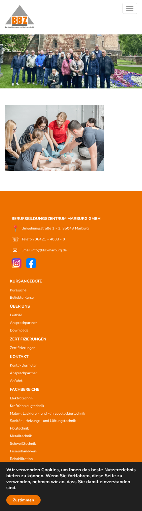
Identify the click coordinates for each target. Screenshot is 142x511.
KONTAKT (19, 356)
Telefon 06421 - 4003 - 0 (38, 239)
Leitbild (16, 315)
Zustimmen (23, 500)
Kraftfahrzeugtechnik (27, 405)
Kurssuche (18, 290)
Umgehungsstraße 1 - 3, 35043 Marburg (50, 228)
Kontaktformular (23, 365)
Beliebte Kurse (22, 297)
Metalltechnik (21, 436)
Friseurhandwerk (23, 451)
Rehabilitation (21, 458)
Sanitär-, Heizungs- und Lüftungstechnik (43, 420)
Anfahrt (16, 380)
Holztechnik (19, 428)
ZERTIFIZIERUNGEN (28, 339)
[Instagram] (16, 263)
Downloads (19, 330)
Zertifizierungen (22, 347)
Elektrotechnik (21, 398)
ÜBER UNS (20, 306)
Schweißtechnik (23, 443)
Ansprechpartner (23, 322)
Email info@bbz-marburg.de (40, 250)
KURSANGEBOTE (26, 281)
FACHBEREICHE (24, 389)
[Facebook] (31, 263)
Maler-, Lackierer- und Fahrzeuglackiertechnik (47, 413)
